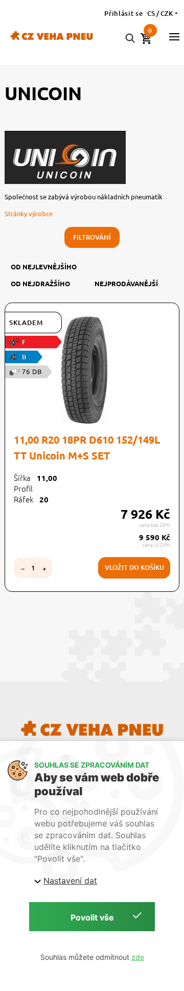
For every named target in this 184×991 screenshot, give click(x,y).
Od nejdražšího (40, 283)
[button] (174, 37)
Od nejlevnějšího (44, 266)
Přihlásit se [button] (123, 13)
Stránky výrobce (29, 213)
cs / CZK (160, 13)
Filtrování (92, 237)
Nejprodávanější (126, 283)
